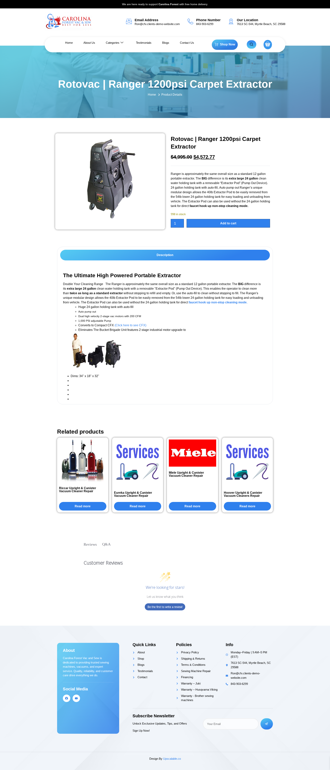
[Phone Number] (190, 21)
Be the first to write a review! (165, 607)
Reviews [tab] (90, 544)
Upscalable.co (172, 758)
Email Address (146, 20)
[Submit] (266, 724)
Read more (83, 506)
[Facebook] (66, 698)
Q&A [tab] (106, 544)
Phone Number (208, 20)
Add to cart (228, 223)
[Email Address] (129, 21)
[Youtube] (76, 698)
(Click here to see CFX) (130, 325)
